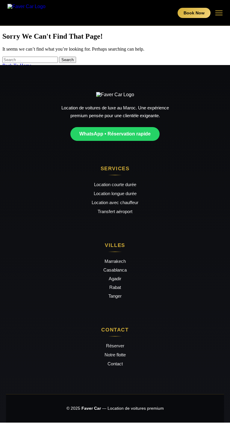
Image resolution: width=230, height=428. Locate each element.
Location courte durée (115, 184)
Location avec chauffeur (115, 202)
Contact (115, 363)
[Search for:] (30, 59)
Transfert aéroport (115, 211)
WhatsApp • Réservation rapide (115, 133)
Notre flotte (115, 354)
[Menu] (219, 13)
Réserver (115, 345)
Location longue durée (115, 193)
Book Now (194, 12)
